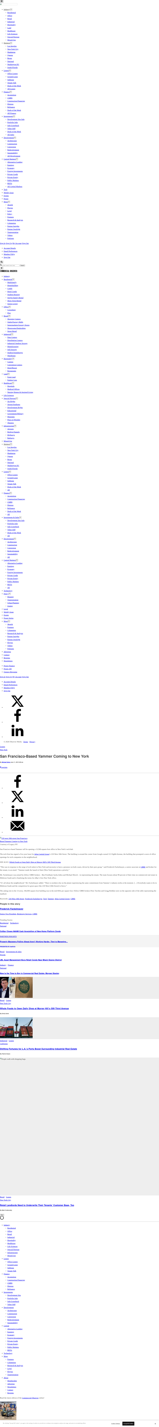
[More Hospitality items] (13, 359)
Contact (6, 655)
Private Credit (12, 174)
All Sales (10, 135)
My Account (17, 243)
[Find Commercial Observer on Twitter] (17, 707)
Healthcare (11, 31)
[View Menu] (1, 1)
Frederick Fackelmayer (33, 899)
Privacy (32, 742)
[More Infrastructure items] (15, 426)
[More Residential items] (13, 279)
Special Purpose (13, 37)
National (10, 61)
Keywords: (4, 899)
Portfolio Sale (12, 122)
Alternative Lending (14, 162)
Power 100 (8, 669)
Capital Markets (10, 159)
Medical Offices (13, 389)
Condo (9, 288)
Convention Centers (14, 365)
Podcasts (10, 238)
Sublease (10, 80)
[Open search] (1, 262)
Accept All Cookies (128, 1423)
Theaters (10, 423)
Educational (11, 411)
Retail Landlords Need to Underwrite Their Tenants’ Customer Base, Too (37, 1205)
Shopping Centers (14, 319)
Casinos (10, 362)
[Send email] (17, 832)
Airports (10, 429)
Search (22, 265)
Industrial (11, 22)
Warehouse (11, 356)
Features (10, 217)
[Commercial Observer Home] (8, 4)
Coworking (11, 310)
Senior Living (12, 304)
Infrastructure (9, 426)
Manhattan (11, 52)
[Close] (155, 1424)
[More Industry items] (11, 9)
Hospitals (10, 386)
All (8, 490)
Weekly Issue (9, 193)
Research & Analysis (15, 220)
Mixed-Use (11, 40)
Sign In (2, 243)
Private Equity (12, 177)
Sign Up (9, 243)
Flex (9, 313)
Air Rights (11, 401)
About (6, 1378)
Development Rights (15, 407)
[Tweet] (17, 803)
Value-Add (11, 128)
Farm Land (11, 377)
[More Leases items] (10, 71)
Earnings (10, 165)
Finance (7, 92)
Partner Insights (13, 226)
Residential (11, 12)
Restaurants (11, 371)
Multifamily (12, 282)
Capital (6, 1326)
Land (9, 28)
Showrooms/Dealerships (16, 328)
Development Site (14, 1295)
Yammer (51, 899)
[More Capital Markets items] (17, 159)
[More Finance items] (11, 92)
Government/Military (15, 414)
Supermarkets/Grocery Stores (18, 325)
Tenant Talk (11, 83)
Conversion (11, 147)
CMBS (9, 98)
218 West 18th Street (16, 899)
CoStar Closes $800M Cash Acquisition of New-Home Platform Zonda (30, 931)
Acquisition (11, 95)
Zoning (10, 606)
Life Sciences (12, 34)
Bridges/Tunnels (13, 432)
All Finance (11, 113)
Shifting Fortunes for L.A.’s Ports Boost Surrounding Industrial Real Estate (38, 1048)
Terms (25, 742)
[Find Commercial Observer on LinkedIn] (17, 737)
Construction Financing (16, 101)
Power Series (8, 618)
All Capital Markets (14, 186)
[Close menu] (1, 268)
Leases (6, 70)
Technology (8, 591)
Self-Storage (12, 349)
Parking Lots (12, 380)
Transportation (12, 232)
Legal (9, 211)
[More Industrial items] (12, 334)
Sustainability (12, 153)
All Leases (11, 89)
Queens (10, 55)
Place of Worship (13, 420)
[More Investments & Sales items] (20, 517)
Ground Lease (12, 77)
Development (9, 138)
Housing (10, 597)
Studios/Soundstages (15, 353)
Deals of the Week (14, 86)
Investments (8, 116)
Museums (11, 417)
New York (3, 750)
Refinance (11, 107)
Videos (10, 235)
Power (6, 199)
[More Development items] (15, 138)
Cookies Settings (115, 1423)
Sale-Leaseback (13, 125)
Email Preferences (10, 251)
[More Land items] (8, 374)
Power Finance (9, 666)
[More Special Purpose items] (17, 398)
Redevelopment (13, 150)
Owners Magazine (10, 672)
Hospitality (11, 25)
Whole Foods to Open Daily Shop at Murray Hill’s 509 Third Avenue (35, 862)
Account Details (10, 248)
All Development (13, 156)
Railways (10, 438)
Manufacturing (12, 346)
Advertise (7, 652)
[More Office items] (9, 307)
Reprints (7, 658)
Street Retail (12, 331)
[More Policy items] (9, 594)
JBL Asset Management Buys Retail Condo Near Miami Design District (31, 959)
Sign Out (25, 243)
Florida (2, 955)
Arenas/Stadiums (13, 404)
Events (6, 196)
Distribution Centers (15, 340)
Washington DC (13, 64)
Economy (10, 168)
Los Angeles (12, 46)
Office (9, 16)
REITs (9, 183)
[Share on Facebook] (17, 788)
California (4, 1044)
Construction (12, 144)
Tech (5, 189)
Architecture (12, 141)
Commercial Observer (30, 1398)
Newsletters (8, 661)
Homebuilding (12, 285)
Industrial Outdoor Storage (17, 343)
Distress (10, 104)
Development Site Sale (15, 119)
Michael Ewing (6, 762)
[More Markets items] (11, 43)
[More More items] (9, 202)
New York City (12, 49)
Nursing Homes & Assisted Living (20, 392)
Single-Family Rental (15, 298)
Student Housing (13, 294)
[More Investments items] (14, 116)
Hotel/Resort (12, 368)
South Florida (12, 67)
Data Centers (12, 337)
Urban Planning (13, 603)
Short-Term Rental (14, 301)
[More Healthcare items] (13, 383)
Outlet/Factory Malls (15, 322)
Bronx (9, 58)
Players (10, 208)
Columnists (11, 223)
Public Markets (13, 180)
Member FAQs (9, 254)
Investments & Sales (11, 517)
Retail (9, 19)
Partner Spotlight (13, 229)
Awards (10, 205)
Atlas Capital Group (41, 854)
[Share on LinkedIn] (17, 817)
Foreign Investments (15, 171)
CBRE (143, 867)
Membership (12, 1381)
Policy (9, 214)
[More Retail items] (9, 316)
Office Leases (12, 73)
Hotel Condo (12, 291)
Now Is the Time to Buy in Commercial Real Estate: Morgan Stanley (29, 973)
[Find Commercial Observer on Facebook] (17, 722)
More (6, 202)
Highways (11, 435)
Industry (7, 276)
